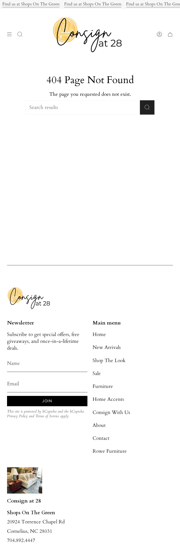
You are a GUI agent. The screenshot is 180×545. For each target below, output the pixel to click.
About (99, 425)
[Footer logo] (30, 298)
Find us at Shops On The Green (89, 4)
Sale (97, 373)
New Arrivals (107, 347)
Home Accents (108, 399)
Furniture (103, 386)
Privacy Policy (17, 416)
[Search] (147, 107)
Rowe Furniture (110, 451)
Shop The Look (109, 360)
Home (99, 334)
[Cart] (170, 34)
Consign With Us (111, 412)
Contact (101, 438)
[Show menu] (9, 34)
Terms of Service (47, 416)
